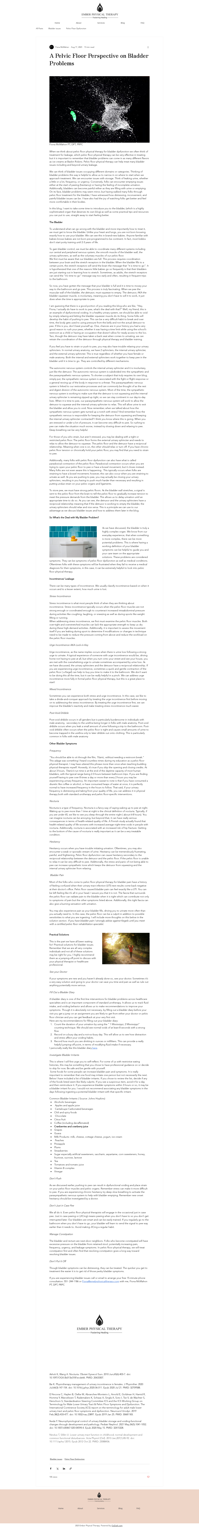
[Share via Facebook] (50, 1468)
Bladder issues (54, 28)
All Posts (39, 28)
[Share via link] (70, 1468)
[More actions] (148, 47)
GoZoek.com (117, 1525)
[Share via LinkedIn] (64, 1468)
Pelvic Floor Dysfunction (76, 28)
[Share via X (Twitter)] (57, 1468)
